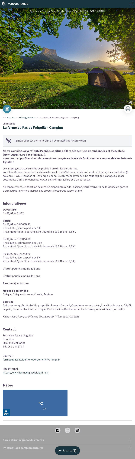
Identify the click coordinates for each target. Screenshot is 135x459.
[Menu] (131, 4)
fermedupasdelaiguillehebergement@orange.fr (31, 360)
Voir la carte (65, 451)
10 (83, 104)
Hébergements (27, 117)
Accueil (11, 117)
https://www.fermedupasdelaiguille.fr (25, 373)
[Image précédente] (4, 58)
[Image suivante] (131, 58)
